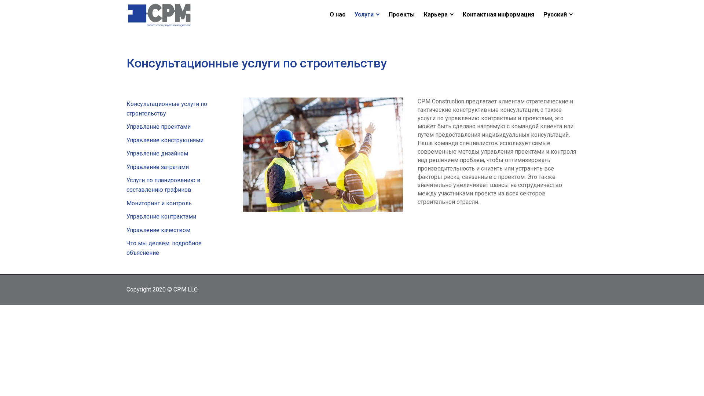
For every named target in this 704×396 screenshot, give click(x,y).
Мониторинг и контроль (159, 203)
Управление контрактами (161, 216)
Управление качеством (158, 230)
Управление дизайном (157, 153)
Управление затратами (157, 167)
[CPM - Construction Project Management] (159, 14)
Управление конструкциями (164, 140)
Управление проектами (158, 126)
